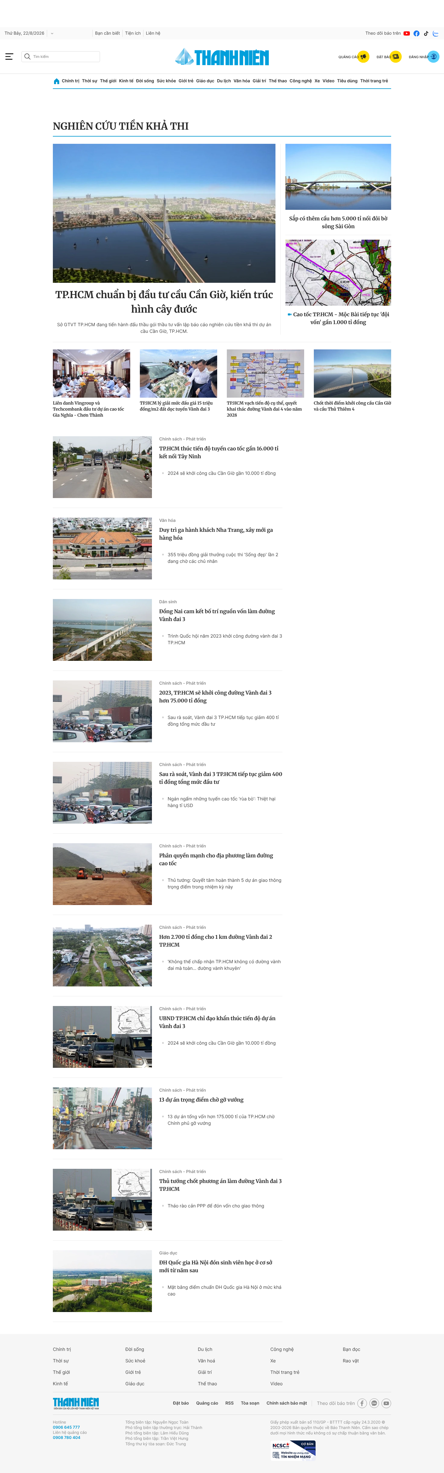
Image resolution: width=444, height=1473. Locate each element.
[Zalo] (435, 33)
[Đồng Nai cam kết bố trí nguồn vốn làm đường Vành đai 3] (102, 630)
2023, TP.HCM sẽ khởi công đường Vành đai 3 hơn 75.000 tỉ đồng (215, 696)
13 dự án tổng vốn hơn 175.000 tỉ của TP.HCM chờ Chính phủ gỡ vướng (221, 1120)
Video (328, 81)
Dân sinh (168, 601)
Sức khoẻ (135, 1361)
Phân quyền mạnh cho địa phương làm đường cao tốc (216, 859)
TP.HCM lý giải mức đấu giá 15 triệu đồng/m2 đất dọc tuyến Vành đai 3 (176, 406)
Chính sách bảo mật (286, 1403)
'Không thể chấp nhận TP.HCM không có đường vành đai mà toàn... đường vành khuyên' (224, 965)
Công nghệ (301, 81)
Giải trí (259, 81)
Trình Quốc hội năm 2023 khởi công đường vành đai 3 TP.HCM (225, 639)
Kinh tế (126, 81)
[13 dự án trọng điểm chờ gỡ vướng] (102, 1118)
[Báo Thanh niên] (76, 1403)
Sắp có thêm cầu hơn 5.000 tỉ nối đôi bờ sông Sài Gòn (338, 222)
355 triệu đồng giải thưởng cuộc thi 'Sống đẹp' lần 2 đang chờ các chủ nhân (223, 558)
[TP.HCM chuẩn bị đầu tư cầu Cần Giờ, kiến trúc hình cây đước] (164, 213)
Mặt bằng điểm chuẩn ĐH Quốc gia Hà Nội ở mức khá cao (225, 1290)
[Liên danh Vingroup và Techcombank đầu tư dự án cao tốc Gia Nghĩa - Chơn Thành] (91, 373)
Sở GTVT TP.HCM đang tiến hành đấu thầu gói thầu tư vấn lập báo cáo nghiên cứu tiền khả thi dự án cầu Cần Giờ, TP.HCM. (164, 328)
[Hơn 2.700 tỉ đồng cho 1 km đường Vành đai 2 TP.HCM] (102, 955)
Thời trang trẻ (374, 81)
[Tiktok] (426, 33)
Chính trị (70, 81)
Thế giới (108, 81)
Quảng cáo (207, 1403)
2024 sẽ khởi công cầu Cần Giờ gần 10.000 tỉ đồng (222, 473)
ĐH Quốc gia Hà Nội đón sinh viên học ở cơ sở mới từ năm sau (215, 1266)
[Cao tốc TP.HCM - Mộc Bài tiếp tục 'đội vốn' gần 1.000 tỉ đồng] (338, 273)
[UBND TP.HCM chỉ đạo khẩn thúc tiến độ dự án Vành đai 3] (102, 1037)
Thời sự (89, 81)
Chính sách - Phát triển (182, 439)
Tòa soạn (250, 1403)
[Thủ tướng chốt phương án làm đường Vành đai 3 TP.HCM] (102, 1200)
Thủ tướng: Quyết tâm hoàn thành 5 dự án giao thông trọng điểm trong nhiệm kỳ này (225, 883)
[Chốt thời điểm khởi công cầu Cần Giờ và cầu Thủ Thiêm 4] (352, 373)
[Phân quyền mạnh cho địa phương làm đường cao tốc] (102, 874)
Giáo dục (205, 81)
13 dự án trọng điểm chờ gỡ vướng (201, 1099)
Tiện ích (133, 33)
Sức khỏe (166, 81)
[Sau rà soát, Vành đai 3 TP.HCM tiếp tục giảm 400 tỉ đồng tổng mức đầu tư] (102, 793)
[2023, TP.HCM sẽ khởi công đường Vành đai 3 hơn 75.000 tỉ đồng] (102, 711)
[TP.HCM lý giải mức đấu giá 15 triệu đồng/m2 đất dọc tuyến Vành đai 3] (178, 373)
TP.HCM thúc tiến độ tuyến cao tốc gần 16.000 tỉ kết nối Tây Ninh (218, 452)
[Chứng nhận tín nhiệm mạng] (293, 1450)
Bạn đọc (351, 1349)
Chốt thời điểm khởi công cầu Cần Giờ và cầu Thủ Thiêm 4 (352, 406)
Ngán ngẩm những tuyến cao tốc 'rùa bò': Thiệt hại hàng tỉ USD (221, 802)
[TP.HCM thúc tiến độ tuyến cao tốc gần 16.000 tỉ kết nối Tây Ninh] (102, 467)
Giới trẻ (186, 81)
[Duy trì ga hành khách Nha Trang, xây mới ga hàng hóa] (102, 548)
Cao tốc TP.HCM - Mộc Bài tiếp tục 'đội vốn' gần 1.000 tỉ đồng (341, 318)
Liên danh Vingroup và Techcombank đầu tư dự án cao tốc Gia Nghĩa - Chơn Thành (88, 409)
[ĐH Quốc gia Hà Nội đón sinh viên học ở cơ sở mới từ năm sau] (102, 1281)
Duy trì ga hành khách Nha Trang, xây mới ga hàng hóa (216, 534)
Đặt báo (181, 1403)
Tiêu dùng (347, 81)
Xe (317, 81)
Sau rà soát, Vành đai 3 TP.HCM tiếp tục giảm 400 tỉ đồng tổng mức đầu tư (223, 720)
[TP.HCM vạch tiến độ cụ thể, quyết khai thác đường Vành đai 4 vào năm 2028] (265, 373)
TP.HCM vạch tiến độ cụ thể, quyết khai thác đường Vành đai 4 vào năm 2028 (264, 409)
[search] (60, 56)
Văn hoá (206, 1361)
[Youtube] (406, 33)
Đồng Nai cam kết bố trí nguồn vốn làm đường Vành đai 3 (217, 615)
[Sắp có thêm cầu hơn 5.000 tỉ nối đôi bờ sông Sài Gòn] (338, 177)
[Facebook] (416, 33)
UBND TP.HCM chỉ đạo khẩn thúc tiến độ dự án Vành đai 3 (217, 1022)
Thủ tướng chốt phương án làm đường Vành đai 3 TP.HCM (220, 1185)
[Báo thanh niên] (222, 56)
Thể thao (278, 81)
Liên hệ (153, 33)
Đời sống (145, 81)
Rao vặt (351, 1361)
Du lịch (224, 81)
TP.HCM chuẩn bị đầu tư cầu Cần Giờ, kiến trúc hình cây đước (164, 302)
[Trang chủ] (56, 81)
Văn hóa (241, 81)
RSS (229, 1403)
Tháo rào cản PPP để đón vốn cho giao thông (216, 1206)
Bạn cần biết (107, 33)
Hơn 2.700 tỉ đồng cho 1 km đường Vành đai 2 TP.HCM (215, 941)
